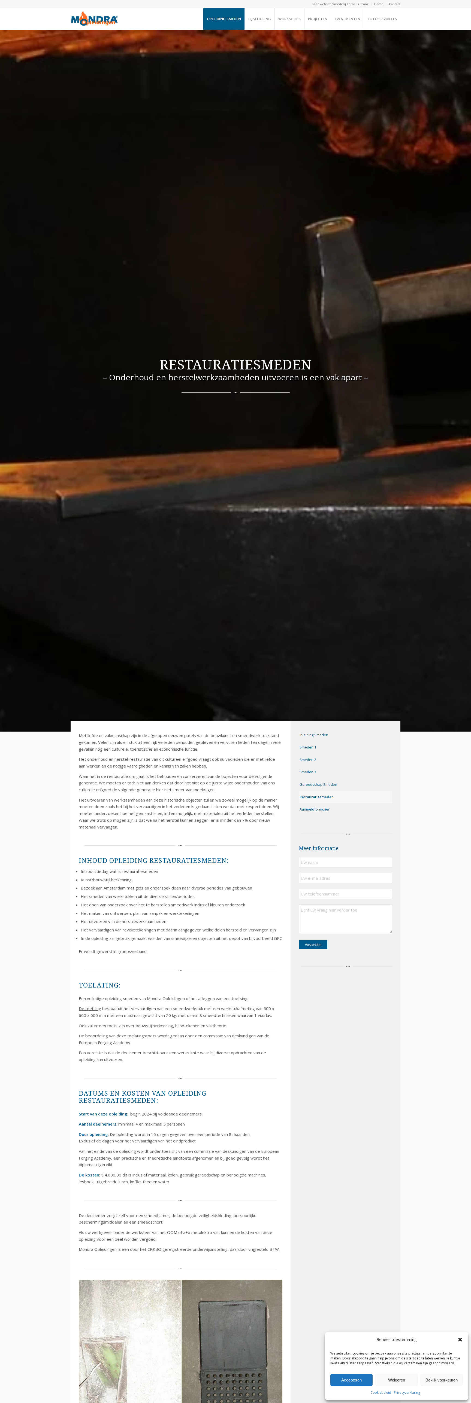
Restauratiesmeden (317, 796)
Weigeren (396, 1380)
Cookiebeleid (380, 1392)
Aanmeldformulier (315, 809)
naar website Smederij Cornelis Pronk (340, 4)
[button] (460, 1339)
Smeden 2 (308, 759)
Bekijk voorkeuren (441, 1380)
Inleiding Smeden (314, 734)
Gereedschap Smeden (318, 784)
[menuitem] (340, 4)
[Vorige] (91, 1360)
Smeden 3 (308, 771)
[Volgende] (270, 1360)
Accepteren (351, 1380)
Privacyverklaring (407, 1392)
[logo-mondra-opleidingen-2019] (94, 19)
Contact (394, 4)
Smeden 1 (308, 747)
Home (378, 4)
